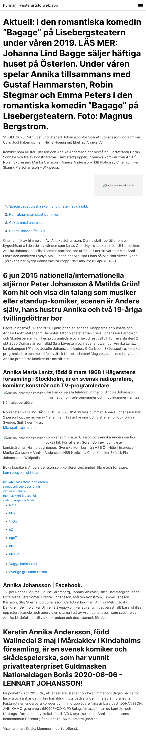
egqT (13, 538)
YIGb (13, 521)
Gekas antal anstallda (26, 223)
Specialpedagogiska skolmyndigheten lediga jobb (48, 206)
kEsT (13, 513)
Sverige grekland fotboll (28, 572)
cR (11, 546)
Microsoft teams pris (19, 428)
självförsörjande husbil (19, 500)
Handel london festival (27, 231)
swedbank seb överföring (21, 486)
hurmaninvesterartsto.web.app (30, 5)
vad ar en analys (15, 491)
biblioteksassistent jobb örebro (25, 482)
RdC (12, 505)
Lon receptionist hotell (21, 473)
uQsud (14, 554)
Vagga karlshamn (23, 564)
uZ (11, 529)
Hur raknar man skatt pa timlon (34, 214)
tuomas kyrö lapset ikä (19, 496)
